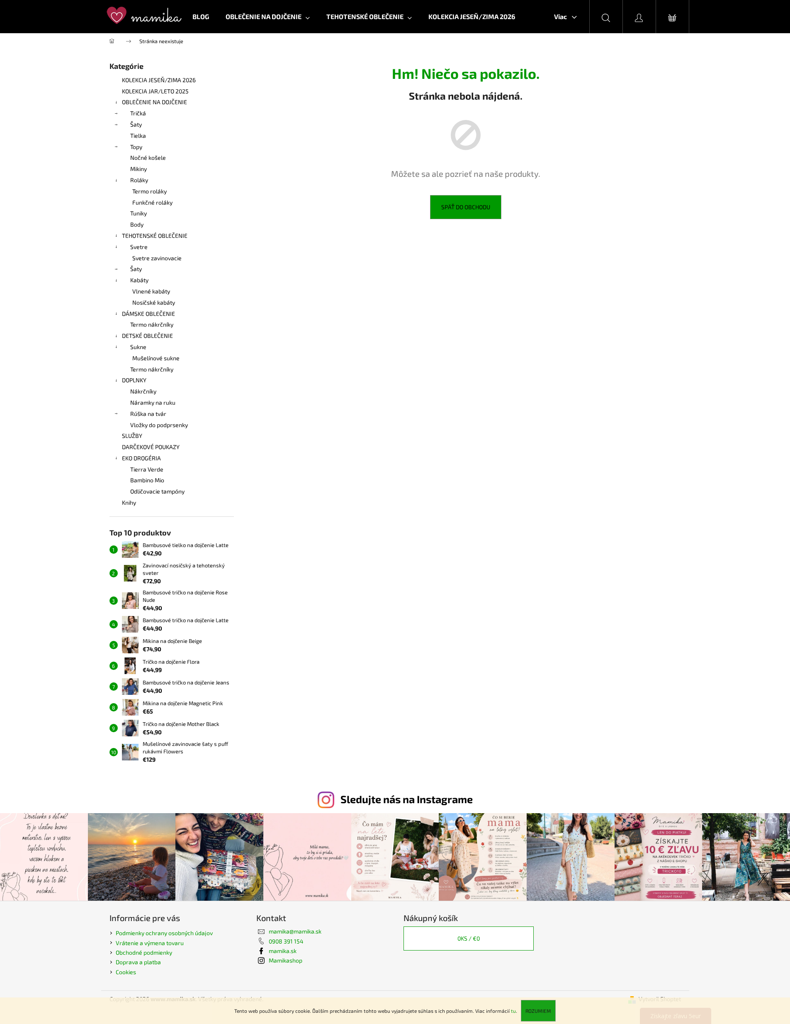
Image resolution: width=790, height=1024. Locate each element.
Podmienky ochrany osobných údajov (164, 932)
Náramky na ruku (152, 402)
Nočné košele (148, 157)
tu (513, 1011)
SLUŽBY (132, 435)
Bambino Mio (147, 480)
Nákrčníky (143, 391)
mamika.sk (283, 950)
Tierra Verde (146, 469)
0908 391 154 (286, 941)
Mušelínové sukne (156, 358)
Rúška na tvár (148, 413)
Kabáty (139, 279)
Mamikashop (285, 960)
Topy (136, 146)
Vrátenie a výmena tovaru (150, 942)
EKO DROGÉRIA (141, 458)
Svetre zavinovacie (157, 257)
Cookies (126, 971)
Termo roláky (149, 191)
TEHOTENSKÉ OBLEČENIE (154, 235)
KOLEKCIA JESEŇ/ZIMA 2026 (159, 79)
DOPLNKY (134, 380)
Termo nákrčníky (151, 324)
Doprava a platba (138, 961)
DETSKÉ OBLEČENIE (147, 335)
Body (136, 224)
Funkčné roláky (152, 202)
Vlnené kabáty (151, 291)
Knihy (129, 502)
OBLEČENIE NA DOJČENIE (154, 101)
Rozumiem (538, 1011)
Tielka (138, 135)
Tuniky (138, 213)
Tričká (138, 113)
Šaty (136, 124)
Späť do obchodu (465, 206)
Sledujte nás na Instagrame (406, 799)
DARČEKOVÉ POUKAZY (151, 446)
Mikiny (138, 168)
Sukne (138, 346)
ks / (468, 938)
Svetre (139, 246)
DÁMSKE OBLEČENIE (148, 313)
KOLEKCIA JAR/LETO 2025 (155, 91)
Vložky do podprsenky (159, 424)
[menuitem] (200, 16)
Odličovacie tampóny (157, 491)
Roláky (139, 179)
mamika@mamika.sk (295, 931)
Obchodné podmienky (144, 952)
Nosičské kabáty (153, 302)
